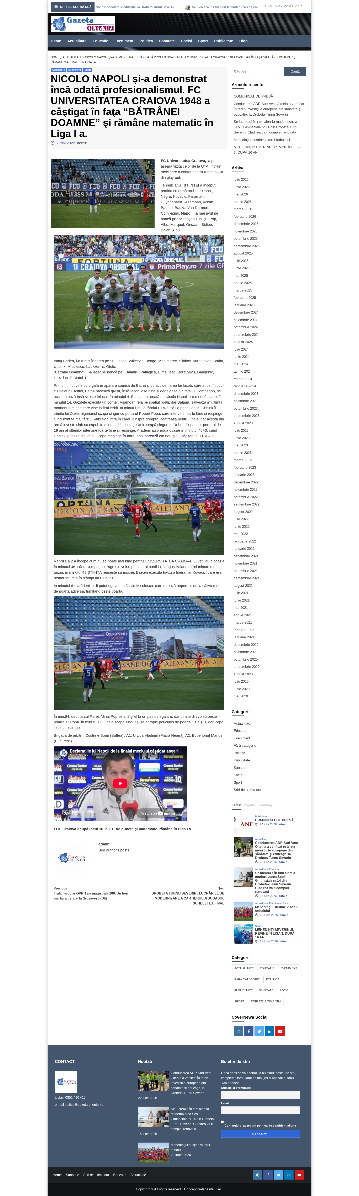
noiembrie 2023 (245, 401)
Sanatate (167, 41)
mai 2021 (241, 608)
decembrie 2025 (246, 224)
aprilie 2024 (243, 371)
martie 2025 (243, 290)
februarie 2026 (245, 217)
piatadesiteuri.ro (209, 1189)
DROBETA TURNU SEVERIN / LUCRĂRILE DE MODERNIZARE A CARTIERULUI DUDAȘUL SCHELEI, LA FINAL (187, 896)
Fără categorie (245, 746)
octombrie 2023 (246, 408)
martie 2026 (243, 209)
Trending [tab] (265, 805)
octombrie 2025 (246, 239)
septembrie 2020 (246, 667)
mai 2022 (241, 534)
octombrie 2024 (246, 327)
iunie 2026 (242, 187)
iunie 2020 (242, 689)
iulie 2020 (241, 681)
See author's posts (113, 850)
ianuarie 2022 (244, 549)
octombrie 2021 (246, 571)
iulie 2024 (241, 349)
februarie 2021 (245, 630)
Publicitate (223, 41)
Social (186, 41)
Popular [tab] (249, 805)
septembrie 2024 (246, 335)
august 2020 (243, 674)
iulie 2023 (241, 430)
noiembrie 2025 (245, 231)
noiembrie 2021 (245, 563)
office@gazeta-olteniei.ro (84, 1104)
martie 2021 (243, 622)
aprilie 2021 (243, 615)
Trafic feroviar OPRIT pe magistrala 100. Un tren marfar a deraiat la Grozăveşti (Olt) (91, 893)
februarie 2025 (245, 298)
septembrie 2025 (246, 246)
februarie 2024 (245, 386)
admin (82, 143)
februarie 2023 (245, 468)
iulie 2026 (241, 180)
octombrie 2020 (246, 659)
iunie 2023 (242, 438)
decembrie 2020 (246, 645)
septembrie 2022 (246, 504)
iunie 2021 (242, 600)
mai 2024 (241, 364)
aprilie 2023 (243, 453)
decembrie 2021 (246, 556)
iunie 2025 (242, 268)
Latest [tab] (236, 805)
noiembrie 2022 (245, 490)
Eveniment (123, 41)
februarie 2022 (245, 541)
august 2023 (243, 423)
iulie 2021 (241, 593)
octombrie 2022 (246, 497)
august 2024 (243, 342)
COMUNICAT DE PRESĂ (253, 96)
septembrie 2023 (246, 416)
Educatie (100, 41)
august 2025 (243, 253)
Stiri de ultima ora (247, 790)
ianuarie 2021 (244, 637)
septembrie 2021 (246, 578)
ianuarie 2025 (244, 305)
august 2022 (243, 512)
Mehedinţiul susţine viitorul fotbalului (262, 140)
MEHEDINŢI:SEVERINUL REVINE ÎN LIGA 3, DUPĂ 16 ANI (267, 149)
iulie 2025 (241, 261)
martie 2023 (243, 460)
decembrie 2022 (246, 482)
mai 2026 (241, 194)
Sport (203, 41)
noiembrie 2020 (245, 652)
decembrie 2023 (246, 394)
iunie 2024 (242, 357)
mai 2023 (241, 445)
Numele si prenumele (236, 1087)
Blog (243, 41)
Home (56, 41)
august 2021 (243, 586)
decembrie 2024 (246, 312)
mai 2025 (241, 276)
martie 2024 (243, 379)
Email (225, 1103)
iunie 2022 (242, 527)
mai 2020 (241, 696)
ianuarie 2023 (244, 475)
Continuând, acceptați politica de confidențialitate (260, 1125)
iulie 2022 (241, 519)
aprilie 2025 (243, 283)
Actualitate (76, 41)
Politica (146, 41)
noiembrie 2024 (245, 320)
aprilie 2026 (243, 202)
